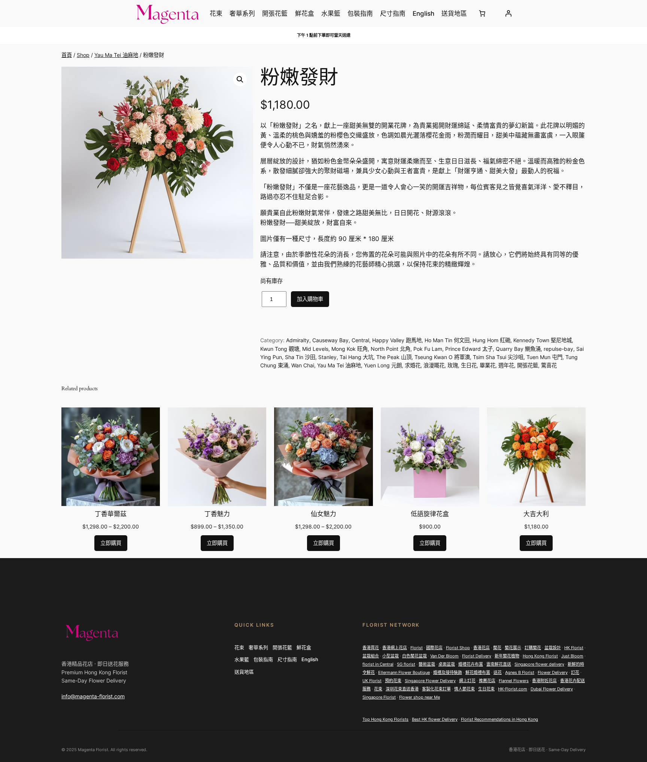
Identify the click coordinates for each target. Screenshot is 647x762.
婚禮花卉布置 (470, 664)
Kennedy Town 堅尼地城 (542, 340)
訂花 (575, 672)
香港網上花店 (394, 647)
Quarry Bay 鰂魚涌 (518, 349)
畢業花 (487, 365)
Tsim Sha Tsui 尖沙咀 (498, 357)
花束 (378, 689)
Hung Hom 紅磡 (491, 340)
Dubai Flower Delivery (552, 689)
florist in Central (378, 664)
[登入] (508, 13)
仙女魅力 (323, 514)
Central (360, 340)
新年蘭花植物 (507, 656)
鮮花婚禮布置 (477, 672)
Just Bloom (572, 656)
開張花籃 (527, 365)
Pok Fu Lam (427, 349)
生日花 (469, 365)
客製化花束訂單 (436, 689)
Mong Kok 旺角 (349, 349)
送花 (497, 672)
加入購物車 (310, 299)
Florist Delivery (476, 656)
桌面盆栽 (446, 664)
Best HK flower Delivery (435, 719)
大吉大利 (536, 514)
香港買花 (370, 647)
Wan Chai (302, 365)
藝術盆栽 (427, 664)
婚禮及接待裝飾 (447, 672)
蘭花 (497, 647)
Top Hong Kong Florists (385, 719)
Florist (416, 647)
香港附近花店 (544, 680)
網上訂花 (467, 680)
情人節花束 (464, 689)
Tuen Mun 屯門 (544, 357)
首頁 (66, 55)
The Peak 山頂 (393, 357)
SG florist (406, 664)
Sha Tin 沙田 (300, 357)
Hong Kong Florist (540, 656)
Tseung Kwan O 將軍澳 (442, 357)
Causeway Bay (330, 340)
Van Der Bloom (444, 656)
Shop (83, 55)
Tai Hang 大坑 (356, 357)
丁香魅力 (217, 514)
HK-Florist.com (512, 689)
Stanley (327, 357)
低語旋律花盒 (430, 514)
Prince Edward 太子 (469, 349)
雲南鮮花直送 (498, 664)
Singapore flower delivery (539, 664)
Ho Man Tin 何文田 (447, 340)
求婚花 (412, 365)
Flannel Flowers (514, 680)
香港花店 (481, 647)
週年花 (506, 365)
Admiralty (297, 340)
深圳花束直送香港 (402, 689)
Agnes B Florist (519, 672)
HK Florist (573, 647)
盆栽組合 (370, 656)
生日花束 (486, 689)
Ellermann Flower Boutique (404, 672)
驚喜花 (549, 365)
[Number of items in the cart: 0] (482, 13)
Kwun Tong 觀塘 (279, 349)
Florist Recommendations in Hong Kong (499, 719)
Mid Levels (315, 349)
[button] (240, 79)
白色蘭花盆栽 (414, 656)
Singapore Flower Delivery (430, 680)
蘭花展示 (513, 647)
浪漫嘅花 (433, 365)
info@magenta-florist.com (93, 696)
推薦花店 (487, 680)
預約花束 (393, 680)
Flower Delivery (553, 672)
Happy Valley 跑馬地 (397, 340)
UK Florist (372, 680)
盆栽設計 (552, 647)
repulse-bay (558, 349)
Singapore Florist (379, 697)
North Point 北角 (390, 349)
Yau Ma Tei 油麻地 (116, 55)
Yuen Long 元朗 (383, 365)
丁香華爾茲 (111, 514)
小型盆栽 (390, 656)
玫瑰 (452, 365)
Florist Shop (458, 647)
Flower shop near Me (419, 697)
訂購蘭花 (533, 647)
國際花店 (434, 647)
